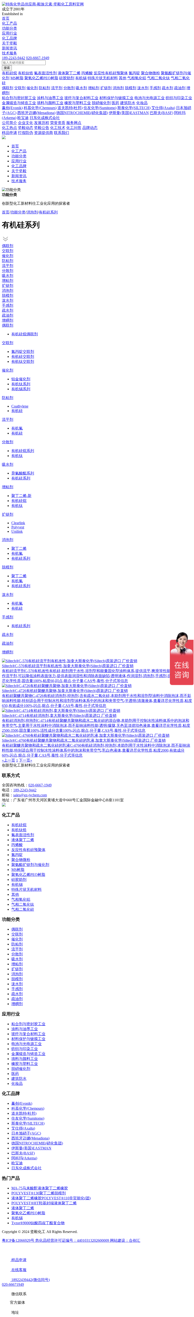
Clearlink (18, 523)
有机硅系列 (48, 212)
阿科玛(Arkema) (24, 1158)
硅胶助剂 (18, 880)
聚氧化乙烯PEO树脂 (28, 875)
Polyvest (17, 527)
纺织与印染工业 (24, 1049)
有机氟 (17, 428)
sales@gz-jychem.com (30, 795)
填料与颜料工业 (24, 1059)
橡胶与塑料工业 (24, 1064)
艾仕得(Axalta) (23, 1128)
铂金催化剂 (20, 379)
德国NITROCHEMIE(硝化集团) (37, 1143)
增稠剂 (7, 320)
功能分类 (9, 28)
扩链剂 (7, 286)
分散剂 (7, 271)
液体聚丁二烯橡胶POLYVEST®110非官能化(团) (51, 1198)
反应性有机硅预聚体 (28, 850)
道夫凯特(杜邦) (23, 1113)
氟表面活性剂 (22, 835)
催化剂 (7, 256)
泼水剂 (7, 300)
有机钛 (17, 456)
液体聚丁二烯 (22, 840)
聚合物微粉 (20, 860)
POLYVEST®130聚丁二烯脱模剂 (38, 1193)
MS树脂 (17, 870)
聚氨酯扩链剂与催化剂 (30, 865)
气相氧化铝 (20, 899)
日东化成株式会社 (26, 1168)
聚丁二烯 (18, 548)
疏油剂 (7, 315)
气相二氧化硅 (22, 909)
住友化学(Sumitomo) (27, 1118)
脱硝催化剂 (20, 1069)
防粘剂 (7, 261)
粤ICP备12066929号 (18, 1240)
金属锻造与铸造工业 (28, 1054)
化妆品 (17, 1084)
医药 (15, 1074)
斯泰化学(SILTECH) (27, 1123)
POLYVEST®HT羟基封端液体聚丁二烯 (44, 1203)
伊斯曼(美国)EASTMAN (31, 1148)
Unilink (17, 531)
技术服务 (9, 53)
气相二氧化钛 (22, 904)
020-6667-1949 (37, 58)
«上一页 (8, 760)
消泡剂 (32, 212)
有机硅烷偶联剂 (24, 334)
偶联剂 (7, 246)
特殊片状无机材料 (26, 889)
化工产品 (9, 23)
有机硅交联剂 (22, 357)
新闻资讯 (9, 48)
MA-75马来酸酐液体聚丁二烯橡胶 (39, 1188)
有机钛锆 (18, 830)
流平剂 (7, 266)
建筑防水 (18, 1079)
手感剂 (7, 305)
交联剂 (7, 251)
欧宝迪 (17, 1163)
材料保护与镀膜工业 (28, 1039)
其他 (15, 894)
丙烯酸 (17, 845)
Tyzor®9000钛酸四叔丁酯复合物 (38, 1223)
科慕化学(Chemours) (27, 1108)
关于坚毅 (9, 43)
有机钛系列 (20, 384)
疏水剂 (7, 310)
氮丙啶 (17, 855)
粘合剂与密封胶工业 (28, 1024)
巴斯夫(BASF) (23, 1153)
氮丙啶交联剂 (22, 352)
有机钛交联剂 (22, 361)
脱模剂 (7, 295)
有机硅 (17, 411)
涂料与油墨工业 (24, 1029)
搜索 (7, 68)
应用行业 (9, 33)
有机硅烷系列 (22, 451)
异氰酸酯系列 (22, 473)
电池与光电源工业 (26, 1044)
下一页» (25, 760)
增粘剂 (7, 281)
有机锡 (17, 884)
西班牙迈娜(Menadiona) (30, 1138)
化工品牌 (9, 38)
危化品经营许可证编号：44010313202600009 (72, 1240)
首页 (5, 18)
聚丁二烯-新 (21, 496)
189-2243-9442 (13, 58)
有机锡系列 (20, 389)
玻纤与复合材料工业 (28, 1034)
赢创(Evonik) (21, 1103)
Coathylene (19, 406)
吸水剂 (7, 276)
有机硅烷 (18, 501)
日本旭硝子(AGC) (26, 1133)
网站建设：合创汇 (125, 1240)
